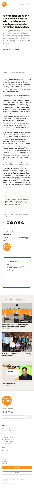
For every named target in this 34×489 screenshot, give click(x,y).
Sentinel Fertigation (8, 79)
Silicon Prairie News (8, 408)
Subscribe (17, 467)
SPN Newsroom (6, 49)
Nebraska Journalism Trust (18, 479)
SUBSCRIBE (21, 4)
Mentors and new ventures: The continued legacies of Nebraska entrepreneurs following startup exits (15, 325)
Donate (17, 473)
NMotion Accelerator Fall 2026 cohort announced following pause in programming (16, 354)
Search (29, 417)
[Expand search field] (27, 4)
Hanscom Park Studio (11, 483)
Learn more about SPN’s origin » (13, 204)
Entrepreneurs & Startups (14, 214)
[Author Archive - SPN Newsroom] (7, 250)
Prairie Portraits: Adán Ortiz (8, 383)
